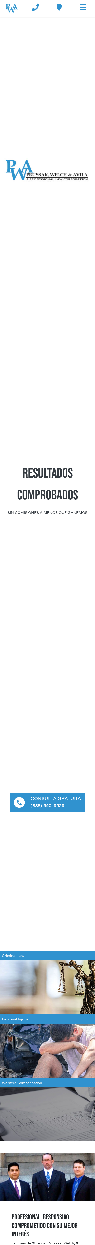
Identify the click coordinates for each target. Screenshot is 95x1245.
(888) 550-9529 (47, 805)
